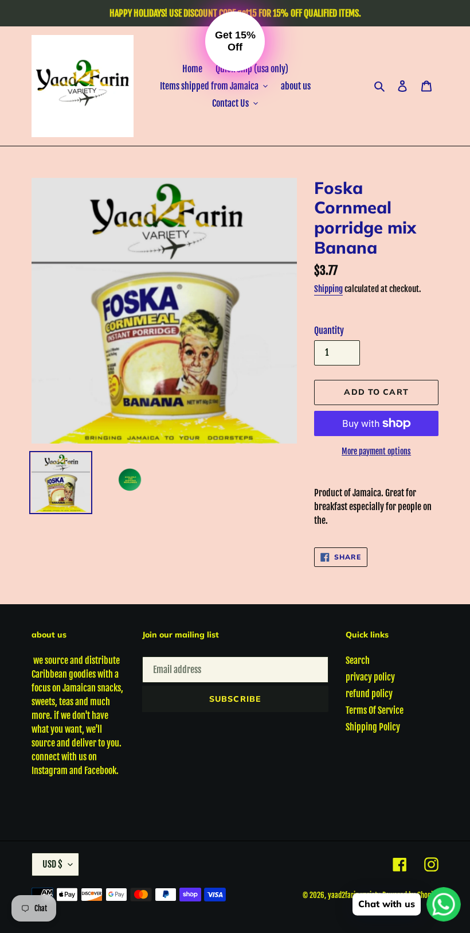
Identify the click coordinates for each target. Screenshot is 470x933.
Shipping (328, 288)
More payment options (376, 451)
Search (358, 660)
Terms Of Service (375, 710)
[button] (235, 41)
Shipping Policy (373, 727)
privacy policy (370, 677)
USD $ (52, 864)
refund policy (369, 693)
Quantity (329, 330)
